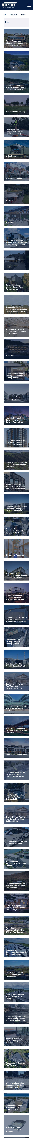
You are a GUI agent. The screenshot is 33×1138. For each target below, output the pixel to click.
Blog (5, 14)
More (22, 14)
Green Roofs (13, 14)
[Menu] (29, 5)
